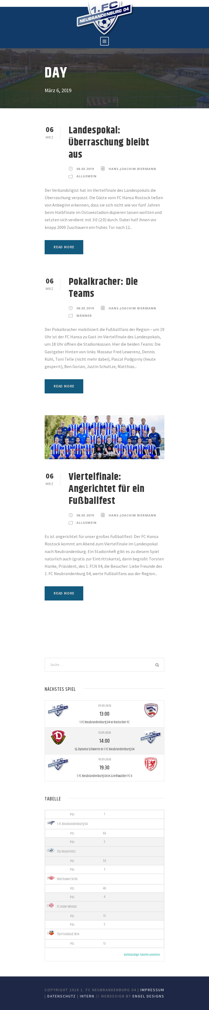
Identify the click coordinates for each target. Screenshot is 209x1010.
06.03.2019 (85, 169)
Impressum (152, 989)
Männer (84, 315)
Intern (87, 996)
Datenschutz (61, 996)
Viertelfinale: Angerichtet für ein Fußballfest (107, 489)
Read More (64, 247)
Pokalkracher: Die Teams (103, 288)
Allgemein (86, 176)
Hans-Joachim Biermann (132, 169)
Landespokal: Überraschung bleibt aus (109, 143)
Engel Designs (148, 996)
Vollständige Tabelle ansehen (142, 954)
